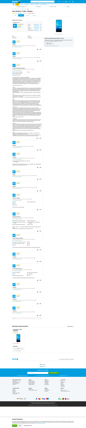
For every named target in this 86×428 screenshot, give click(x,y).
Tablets (32, 4)
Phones (30, 379)
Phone (21, 4)
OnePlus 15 (14, 384)
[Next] (41, 318)
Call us (62, 389)
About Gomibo (47, 389)
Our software (46, 391)
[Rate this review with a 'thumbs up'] (37, 49)
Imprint (38, 405)
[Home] (13, 4)
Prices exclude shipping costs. (52, 402)
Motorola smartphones (32, 383)
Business (36, 4)
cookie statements (42, 423)
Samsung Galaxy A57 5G (16, 382)
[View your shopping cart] (72, 1)
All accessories (63, 386)
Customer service (43, 4)
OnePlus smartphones (32, 382)
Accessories (27, 4)
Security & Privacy (47, 390)
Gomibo (46, 388)
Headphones (62, 384)
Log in (63, 1)
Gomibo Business (31, 389)
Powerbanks (62, 382)
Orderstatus (14, 390)
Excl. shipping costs (60, 34)
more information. (51, 403)
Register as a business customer (33, 390)
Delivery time (14, 391)
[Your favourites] (70, 1)
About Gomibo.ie (31, 405)
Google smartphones (31, 384)
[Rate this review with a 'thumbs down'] (40, 49)
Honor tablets (46, 383)
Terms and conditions (49, 405)
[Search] (53, 1)
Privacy (35, 405)
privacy (37, 423)
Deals (17, 4)
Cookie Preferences (42, 405)
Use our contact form (63, 390)
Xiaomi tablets (47, 382)
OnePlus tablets (47, 384)
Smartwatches (63, 385)
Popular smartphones (17, 379)
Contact (62, 388)
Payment (14, 389)
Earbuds (62, 383)
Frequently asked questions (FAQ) (65, 391)
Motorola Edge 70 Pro (15, 383)
